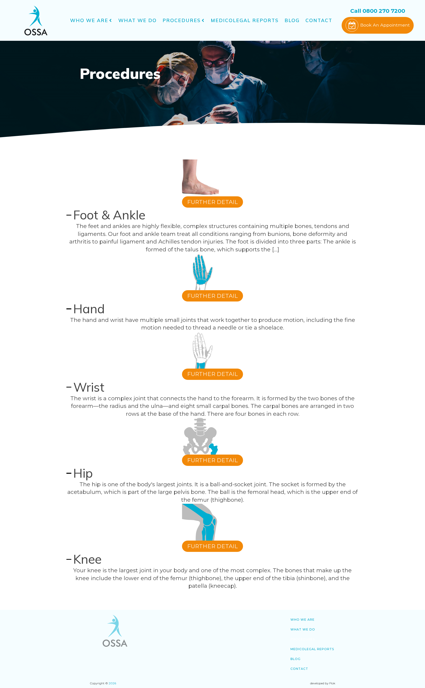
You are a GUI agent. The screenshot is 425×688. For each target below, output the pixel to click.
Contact (318, 20)
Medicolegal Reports (245, 20)
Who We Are (89, 20)
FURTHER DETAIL (212, 202)
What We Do (137, 20)
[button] (378, 25)
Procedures (182, 20)
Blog (292, 20)
